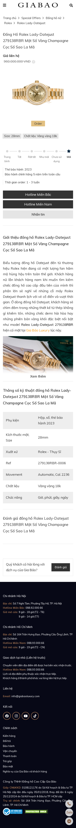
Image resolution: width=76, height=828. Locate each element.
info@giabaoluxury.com (25, 696)
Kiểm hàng (9, 735)
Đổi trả (7, 740)
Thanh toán (10, 756)
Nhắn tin (38, 214)
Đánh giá (61, 567)
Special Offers (31, 18)
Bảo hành (9, 746)
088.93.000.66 (35, 642)
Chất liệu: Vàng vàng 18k (40, 136)
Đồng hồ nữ (53, 18)
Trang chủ (9, 18)
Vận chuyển (10, 751)
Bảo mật (8, 766)
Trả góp (7, 761)
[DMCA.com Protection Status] (36, 810)
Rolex (8, 23)
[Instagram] (16, 716)
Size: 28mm (12, 136)
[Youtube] (25, 716)
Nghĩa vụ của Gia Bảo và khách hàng (25, 771)
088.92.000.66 (34, 607)
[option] (38, 93)
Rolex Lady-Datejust (31, 23)
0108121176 (30, 787)
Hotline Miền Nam (38, 204)
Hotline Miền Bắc (38, 194)
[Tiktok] (35, 716)
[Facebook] (7, 716)
